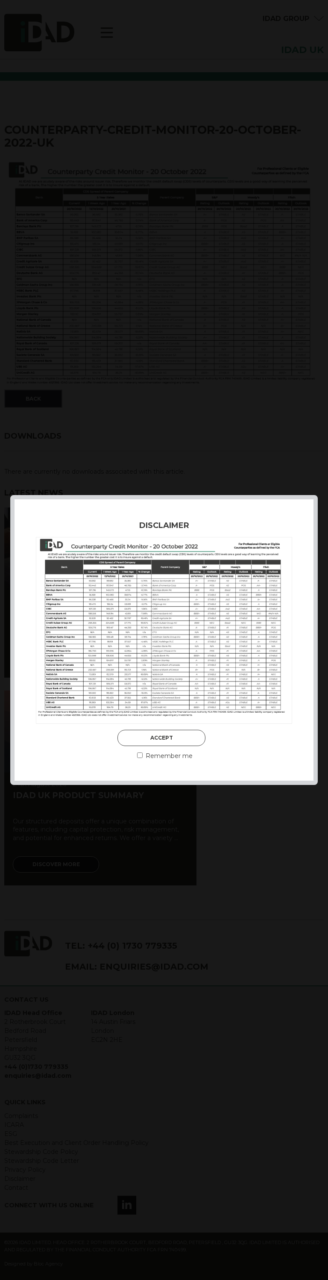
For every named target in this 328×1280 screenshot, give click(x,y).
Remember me (168, 756)
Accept (161, 737)
